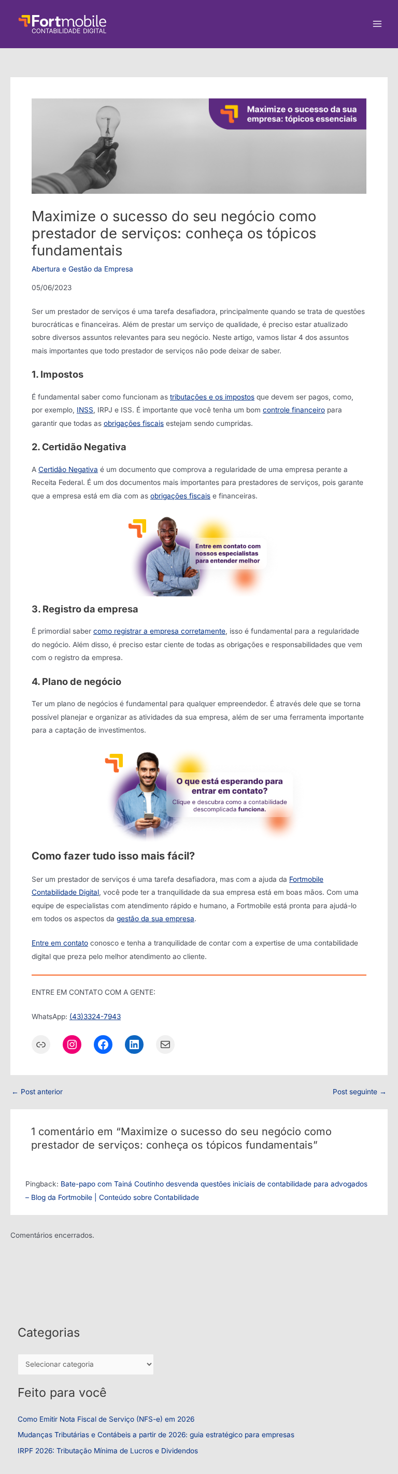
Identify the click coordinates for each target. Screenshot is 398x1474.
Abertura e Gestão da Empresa (82, 269)
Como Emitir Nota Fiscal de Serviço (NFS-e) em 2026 (106, 1419)
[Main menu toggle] (377, 24)
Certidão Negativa (68, 469)
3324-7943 (102, 1016)
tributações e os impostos (212, 397)
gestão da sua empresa (155, 918)
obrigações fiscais (134, 423)
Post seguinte (360, 1092)
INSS (85, 410)
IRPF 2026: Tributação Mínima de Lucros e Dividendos (108, 1451)
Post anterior (37, 1092)
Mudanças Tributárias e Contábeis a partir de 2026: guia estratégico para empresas (156, 1434)
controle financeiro (294, 410)
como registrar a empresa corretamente (159, 631)
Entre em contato (60, 943)
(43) (76, 1016)
